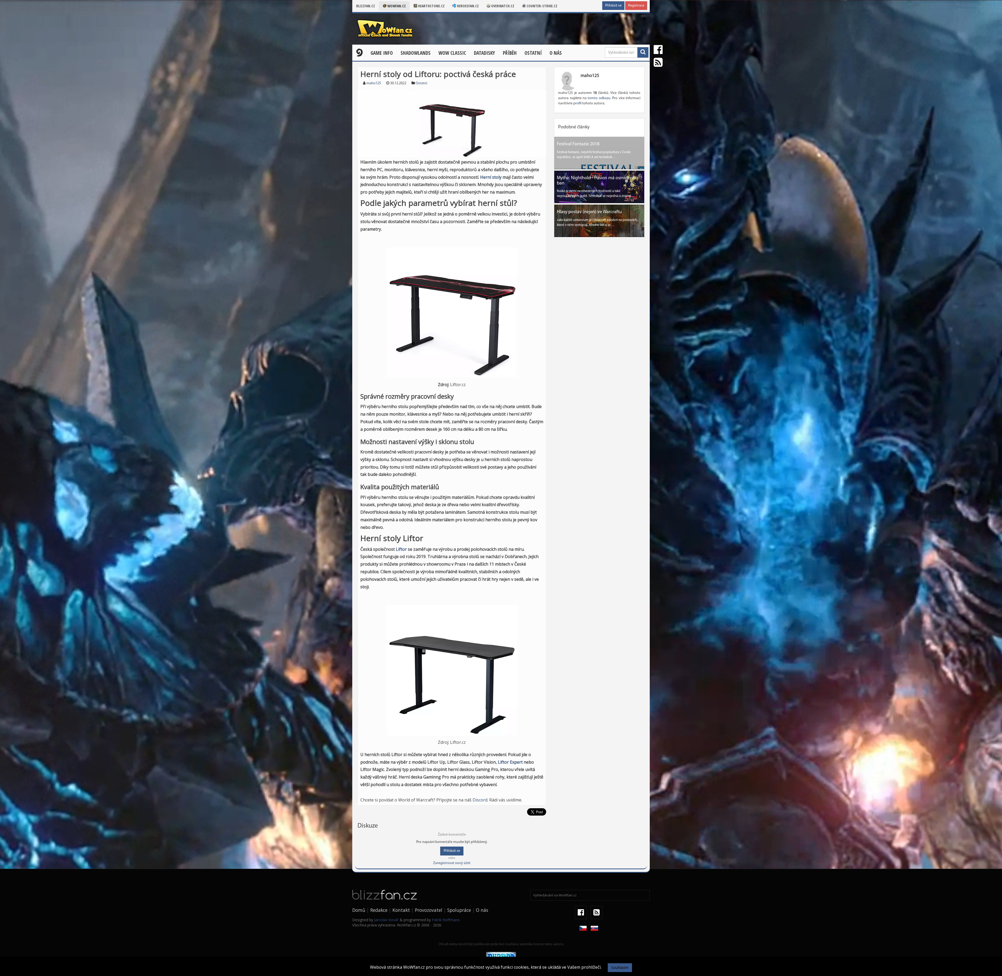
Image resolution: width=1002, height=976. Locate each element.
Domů (358, 910)
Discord (480, 800)
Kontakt (401, 910)
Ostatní (533, 53)
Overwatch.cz (502, 5)
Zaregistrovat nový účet (451, 863)
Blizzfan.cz (365, 5)
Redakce (378, 910)
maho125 (373, 83)
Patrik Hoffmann (446, 919)
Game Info (382, 53)
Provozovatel (428, 910)
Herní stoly (491, 177)
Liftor (401, 549)
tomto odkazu (599, 98)
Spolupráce (459, 910)
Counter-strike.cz (541, 5)
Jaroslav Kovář (386, 919)
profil (577, 103)
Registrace (636, 6)
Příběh (510, 53)
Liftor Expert (510, 762)
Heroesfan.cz (467, 5)
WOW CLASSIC (452, 53)
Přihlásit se (613, 6)
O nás (556, 53)
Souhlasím (620, 967)
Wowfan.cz (396, 5)
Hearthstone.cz (431, 5)
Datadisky (484, 53)
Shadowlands (416, 53)
